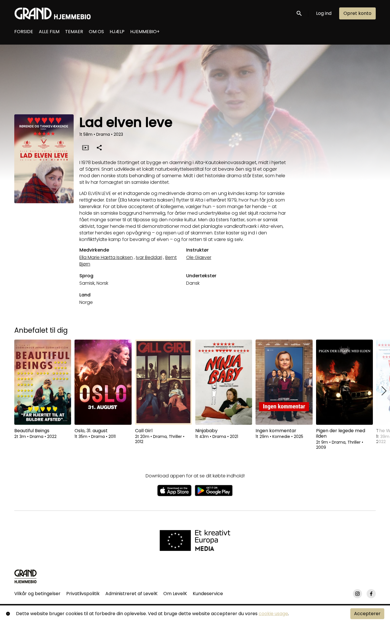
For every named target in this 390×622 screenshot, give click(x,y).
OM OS (96, 31)
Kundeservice (208, 593)
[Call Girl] (163, 382)
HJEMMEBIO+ (145, 31)
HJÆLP (117, 31)
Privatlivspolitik (83, 593)
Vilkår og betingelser (37, 593)
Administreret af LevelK (131, 593)
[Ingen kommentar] (284, 382)
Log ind (323, 13)
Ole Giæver (198, 257)
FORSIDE (23, 31)
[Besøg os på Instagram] (357, 593)
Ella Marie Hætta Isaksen (106, 257)
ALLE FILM (49, 31)
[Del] (99, 147)
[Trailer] (85, 147)
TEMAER (74, 31)
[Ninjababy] (223, 382)
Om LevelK (175, 593)
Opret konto (357, 13)
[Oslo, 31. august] (103, 382)
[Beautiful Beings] (42, 382)
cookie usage (273, 613)
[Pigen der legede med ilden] (344, 382)
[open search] (299, 13)
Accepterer (367, 613)
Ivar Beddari (149, 257)
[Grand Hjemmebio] (25, 576)
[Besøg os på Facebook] (371, 593)
